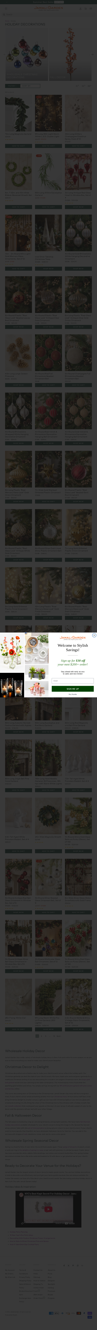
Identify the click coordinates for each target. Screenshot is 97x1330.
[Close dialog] (94, 635)
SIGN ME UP (73, 688)
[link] (73, 638)
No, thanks (73, 694)
